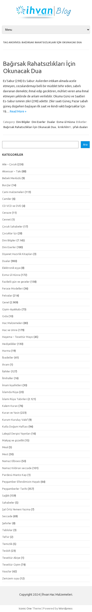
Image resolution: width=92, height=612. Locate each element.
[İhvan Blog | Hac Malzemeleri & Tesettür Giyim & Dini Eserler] (46, 17)
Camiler (7, 198)
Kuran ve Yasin (11, 412)
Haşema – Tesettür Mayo (17, 336)
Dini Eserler (39, 121)
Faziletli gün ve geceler (16, 281)
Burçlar (6, 185)
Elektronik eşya (11, 267)
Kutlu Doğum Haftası (15, 426)
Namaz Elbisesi (11, 460)
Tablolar (7, 529)
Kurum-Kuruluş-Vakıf (15, 419)
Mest (5, 454)
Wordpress (66, 608)
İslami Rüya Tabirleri (14, 398)
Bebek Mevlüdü (11, 178)
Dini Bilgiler (23, 121)
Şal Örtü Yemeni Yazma (16, 509)
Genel (5, 302)
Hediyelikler (9, 343)
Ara (85, 144)
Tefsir (5, 536)
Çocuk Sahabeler (12, 226)
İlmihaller (7, 378)
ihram (5, 364)
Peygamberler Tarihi (14, 488)
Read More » (18, 111)
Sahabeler (8, 502)
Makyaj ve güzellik (13, 440)
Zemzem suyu (10, 578)
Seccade (7, 516)
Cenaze (6, 212)
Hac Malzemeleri (12, 322)
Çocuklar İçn (9, 233)
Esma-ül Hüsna (66, 121)
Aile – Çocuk (9, 164)
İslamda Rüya (10, 391)
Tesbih (6, 550)
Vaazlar (7, 571)
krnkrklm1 (64, 126)
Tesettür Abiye (11, 557)
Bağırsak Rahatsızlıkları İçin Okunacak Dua (29, 126)
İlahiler (6, 371)
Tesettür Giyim (11, 564)
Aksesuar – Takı (11, 171)
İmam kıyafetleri (12, 385)
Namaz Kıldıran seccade (17, 468)
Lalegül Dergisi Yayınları (16, 433)
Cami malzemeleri (13, 191)
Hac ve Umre (10, 329)
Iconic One (25, 608)
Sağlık (5, 495)
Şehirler (7, 523)
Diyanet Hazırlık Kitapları (17, 253)
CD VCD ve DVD (11, 205)
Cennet (6, 219)
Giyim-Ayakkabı (11, 309)
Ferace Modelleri (12, 288)
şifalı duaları (80, 126)
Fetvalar (7, 295)
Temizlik (7, 543)
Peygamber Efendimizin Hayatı (21, 481)
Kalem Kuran (10, 405)
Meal (5, 447)
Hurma (6, 350)
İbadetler (7, 357)
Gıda (5, 316)
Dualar (51, 121)
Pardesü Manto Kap (14, 474)
